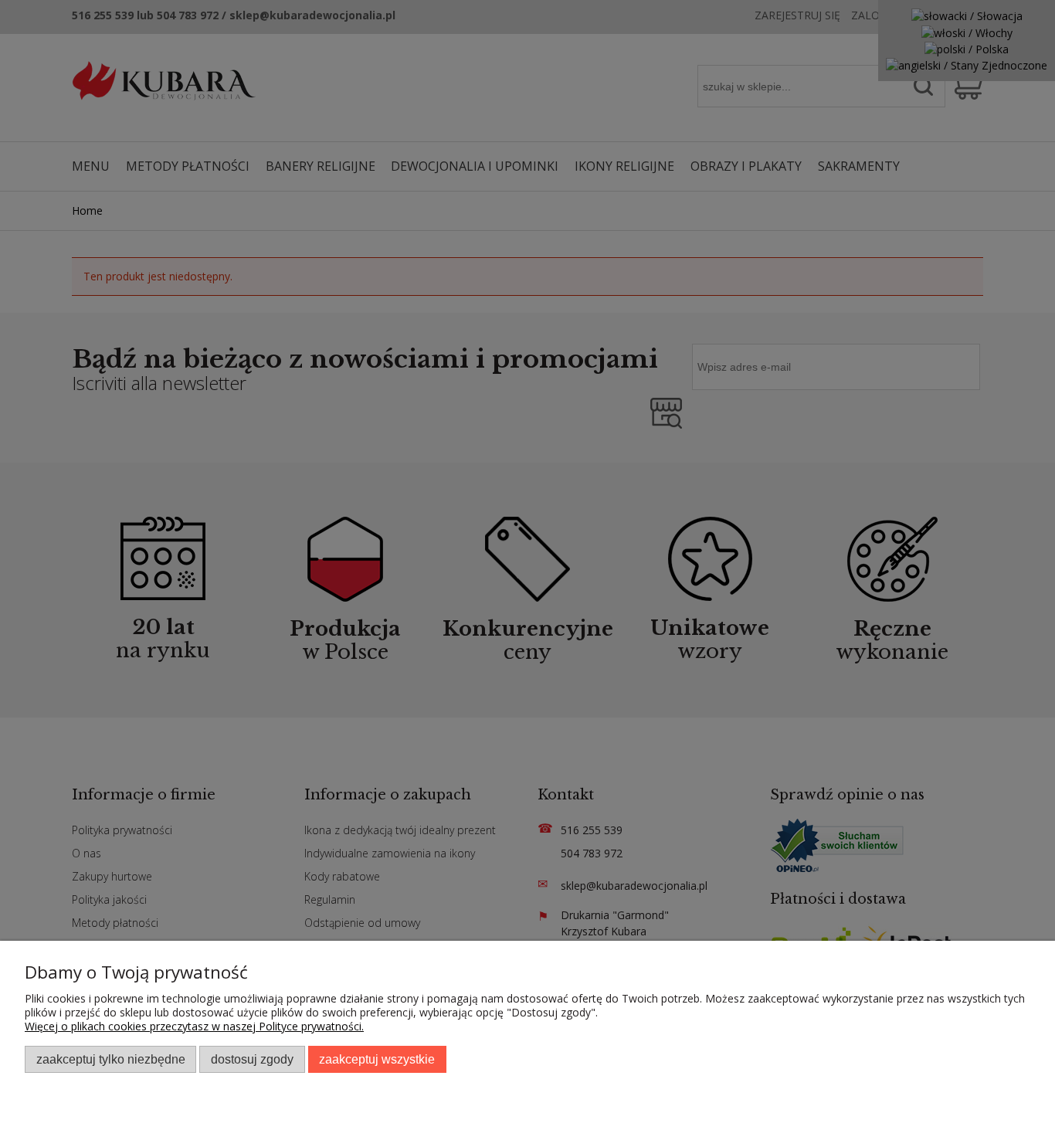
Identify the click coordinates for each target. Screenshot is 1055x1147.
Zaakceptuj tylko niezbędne (110, 1059)
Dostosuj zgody (252, 1059)
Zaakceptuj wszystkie (377, 1059)
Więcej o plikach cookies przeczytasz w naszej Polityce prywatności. (194, 1026)
